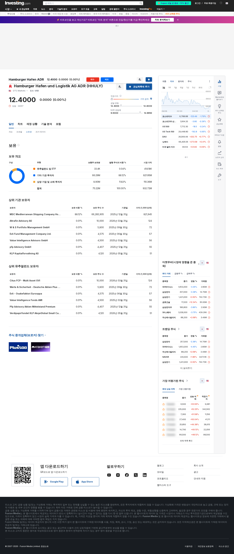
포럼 (58, 123)
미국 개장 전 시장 (60, 14)
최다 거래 (166, 273)
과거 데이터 (40, 132)
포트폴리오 (162, 478)
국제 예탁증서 (85, 14)
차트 (20, 123)
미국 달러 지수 (168, 147)
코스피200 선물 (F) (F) (172, 121)
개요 (11, 132)
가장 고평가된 (185, 389)
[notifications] (221, 2)
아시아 (135, 14)
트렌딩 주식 (169, 329)
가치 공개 (144, 99)
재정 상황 (32, 123)
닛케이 (165, 142)
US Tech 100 (168, 131)
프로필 (19, 132)
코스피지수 (167, 116)
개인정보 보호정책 (205, 546)
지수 (172, 81)
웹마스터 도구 (164, 485)
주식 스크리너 (129, 9)
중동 (127, 14)
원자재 (181, 81)
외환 (164, 81)
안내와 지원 (200, 478)
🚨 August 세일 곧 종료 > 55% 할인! (173, 3)
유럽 (121, 14)
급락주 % (191, 273)
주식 (189, 81)
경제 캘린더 (114, 9)
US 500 (165, 126)
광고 (196, 472)
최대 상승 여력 (168, 389)
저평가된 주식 (157, 14)
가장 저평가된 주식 (173, 380)
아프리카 (144, 14)
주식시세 (11, 14)
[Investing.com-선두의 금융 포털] (17, 3)
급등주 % (178, 273)
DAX (164, 137)
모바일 (160, 472)
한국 (37, 14)
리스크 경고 (224, 546)
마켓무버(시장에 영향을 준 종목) (179, 264)
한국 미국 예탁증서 (101, 14)
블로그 (160, 465)
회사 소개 (198, 465)
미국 (114, 14)
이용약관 (188, 546)
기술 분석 (46, 123)
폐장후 (73, 14)
